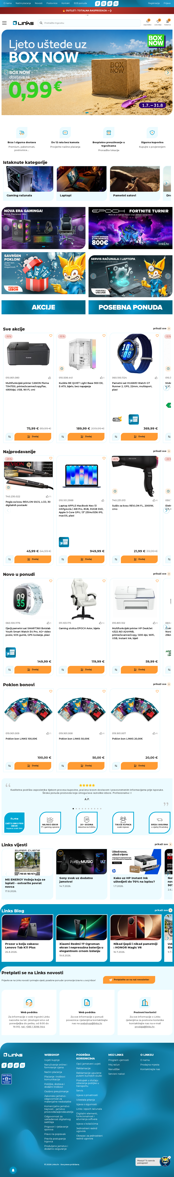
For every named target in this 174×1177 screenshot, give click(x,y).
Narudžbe (114, 1069)
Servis (79, 1090)
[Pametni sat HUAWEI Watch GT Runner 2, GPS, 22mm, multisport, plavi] (135, 388)
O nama (8, 3)
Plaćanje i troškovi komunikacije (54, 1078)
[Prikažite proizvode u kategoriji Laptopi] (81, 183)
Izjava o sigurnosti (86, 1104)
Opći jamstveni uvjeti (88, 1063)
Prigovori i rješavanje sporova (56, 1128)
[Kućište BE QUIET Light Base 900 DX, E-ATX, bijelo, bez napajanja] (81, 388)
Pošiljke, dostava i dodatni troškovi (54, 1085)
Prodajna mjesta (149, 1064)
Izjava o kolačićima (87, 1123)
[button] (73, 808)
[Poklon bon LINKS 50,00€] (81, 730)
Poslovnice (51, 3)
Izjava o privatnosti (87, 1095)
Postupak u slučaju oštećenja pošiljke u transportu (87, 1083)
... (87, 796)
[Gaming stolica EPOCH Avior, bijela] (81, 627)
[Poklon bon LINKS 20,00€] (135, 730)
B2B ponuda (80, 3)
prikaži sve (159, 328)
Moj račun (114, 1064)
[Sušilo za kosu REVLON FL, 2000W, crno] (135, 510)
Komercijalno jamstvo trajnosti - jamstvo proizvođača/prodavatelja (58, 1109)
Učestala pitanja (85, 1099)
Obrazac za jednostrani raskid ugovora (89, 1137)
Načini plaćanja (23, 3)
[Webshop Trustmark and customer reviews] (7, 1079)
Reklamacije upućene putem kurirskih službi (89, 1074)
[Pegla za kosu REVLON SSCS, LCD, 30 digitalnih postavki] (28, 510)
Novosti (38, 3)
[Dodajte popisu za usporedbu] (9, 437)
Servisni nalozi (116, 1073)
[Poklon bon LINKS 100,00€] (28, 730)
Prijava (167, 3)
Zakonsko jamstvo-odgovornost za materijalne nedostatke (57, 1099)
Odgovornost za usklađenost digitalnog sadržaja (57, 1119)
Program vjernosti (118, 1060)
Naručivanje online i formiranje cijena (55, 1066)
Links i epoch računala (89, 1109)
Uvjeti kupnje (52, 1060)
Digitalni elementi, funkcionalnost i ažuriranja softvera (87, 1116)
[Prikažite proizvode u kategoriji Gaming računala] (28, 183)
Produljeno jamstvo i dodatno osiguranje (56, 1147)
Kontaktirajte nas (150, 1069)
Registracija (154, 3)
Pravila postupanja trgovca (55, 1140)
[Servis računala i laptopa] (130, 276)
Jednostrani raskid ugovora (86, 1130)
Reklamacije (83, 1068)
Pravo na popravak (55, 1134)
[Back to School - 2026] (87, 72)
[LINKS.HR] (13, 1170)
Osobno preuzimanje (56, 1091)
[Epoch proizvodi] (43, 228)
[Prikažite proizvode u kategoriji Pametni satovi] (135, 183)
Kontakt (66, 3)
